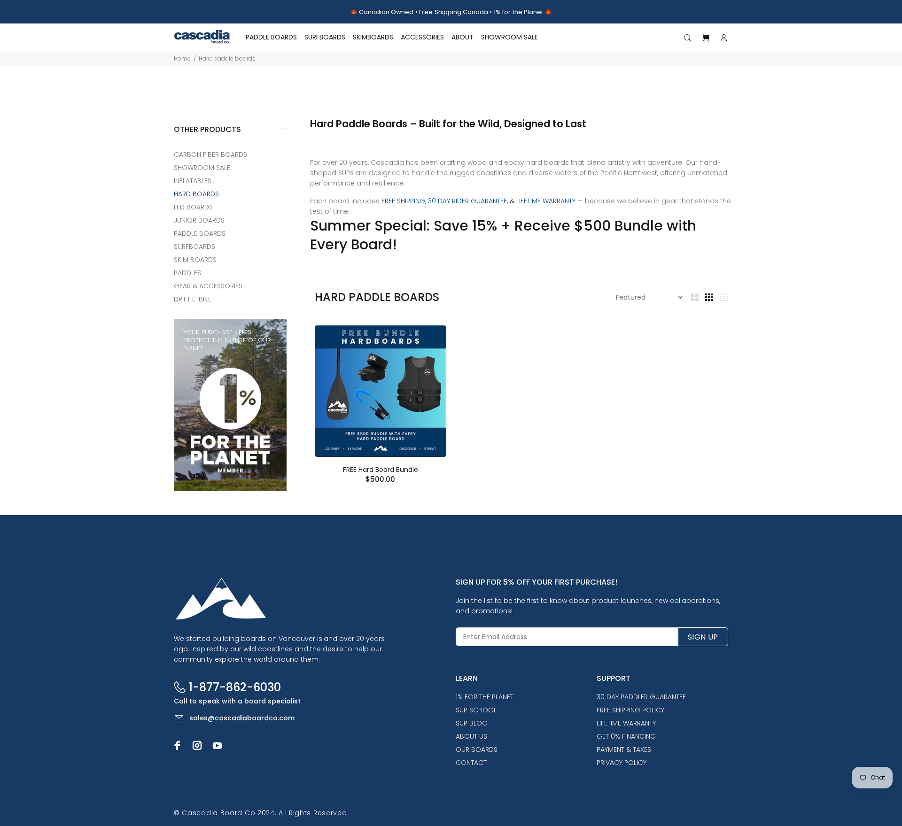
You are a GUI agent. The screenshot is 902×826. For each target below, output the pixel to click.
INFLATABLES (192, 180)
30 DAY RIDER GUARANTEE (467, 201)
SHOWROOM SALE (202, 167)
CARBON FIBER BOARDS (210, 154)
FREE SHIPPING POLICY (630, 710)
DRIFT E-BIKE (192, 298)
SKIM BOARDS (195, 259)
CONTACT (471, 762)
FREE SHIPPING (403, 201)
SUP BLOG (472, 723)
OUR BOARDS (477, 749)
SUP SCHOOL (476, 710)
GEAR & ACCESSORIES (208, 286)
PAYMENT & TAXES (624, 749)
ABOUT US (471, 736)
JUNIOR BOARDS (199, 220)
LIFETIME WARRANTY (546, 201)
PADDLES (187, 273)
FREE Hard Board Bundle (380, 469)
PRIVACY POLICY (621, 762)
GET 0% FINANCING (626, 736)
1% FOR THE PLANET (484, 697)
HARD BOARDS (196, 194)
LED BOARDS (193, 207)
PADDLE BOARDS (200, 233)
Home (182, 58)
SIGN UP (703, 637)
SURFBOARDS (194, 246)
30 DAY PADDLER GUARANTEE (641, 697)
